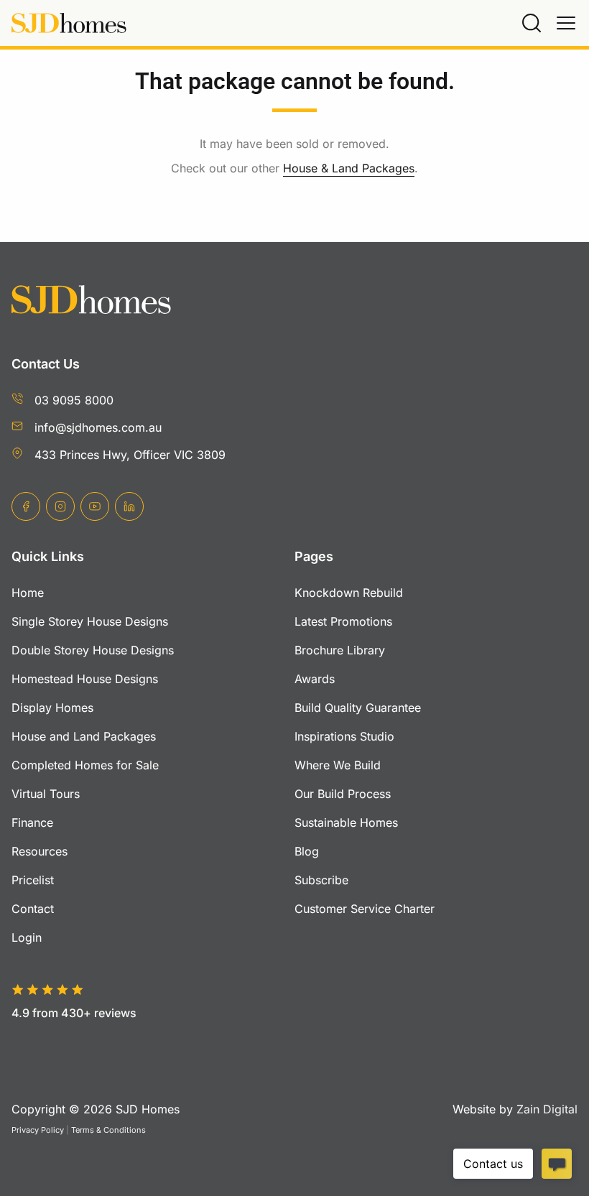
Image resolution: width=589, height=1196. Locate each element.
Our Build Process (342, 794)
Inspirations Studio (344, 736)
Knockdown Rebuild (348, 592)
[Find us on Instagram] (60, 506)
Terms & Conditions (108, 1130)
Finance (32, 822)
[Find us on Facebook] (25, 506)
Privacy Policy (37, 1130)
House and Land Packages (83, 736)
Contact (32, 908)
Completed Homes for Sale (85, 765)
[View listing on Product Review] (87, 1036)
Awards (314, 679)
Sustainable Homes (346, 822)
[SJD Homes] (68, 23)
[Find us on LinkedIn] (129, 506)
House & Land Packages (348, 168)
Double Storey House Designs (92, 650)
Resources (39, 851)
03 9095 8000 (73, 400)
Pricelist (32, 880)
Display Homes (52, 707)
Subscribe (321, 880)
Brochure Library (339, 650)
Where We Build (337, 765)
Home (27, 592)
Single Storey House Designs (89, 621)
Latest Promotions (343, 621)
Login (26, 937)
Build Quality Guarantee (357, 707)
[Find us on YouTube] (94, 506)
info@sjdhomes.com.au (98, 427)
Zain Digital (547, 1109)
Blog (306, 851)
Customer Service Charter (364, 908)
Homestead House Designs (84, 679)
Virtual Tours (45, 794)
